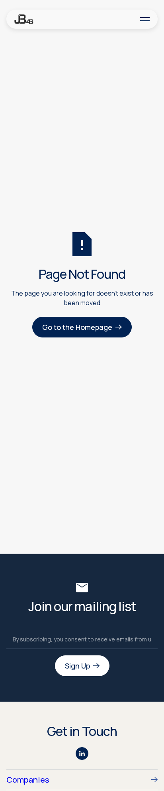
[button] (145, 19)
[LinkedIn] (82, 753)
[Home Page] (23, 19)
